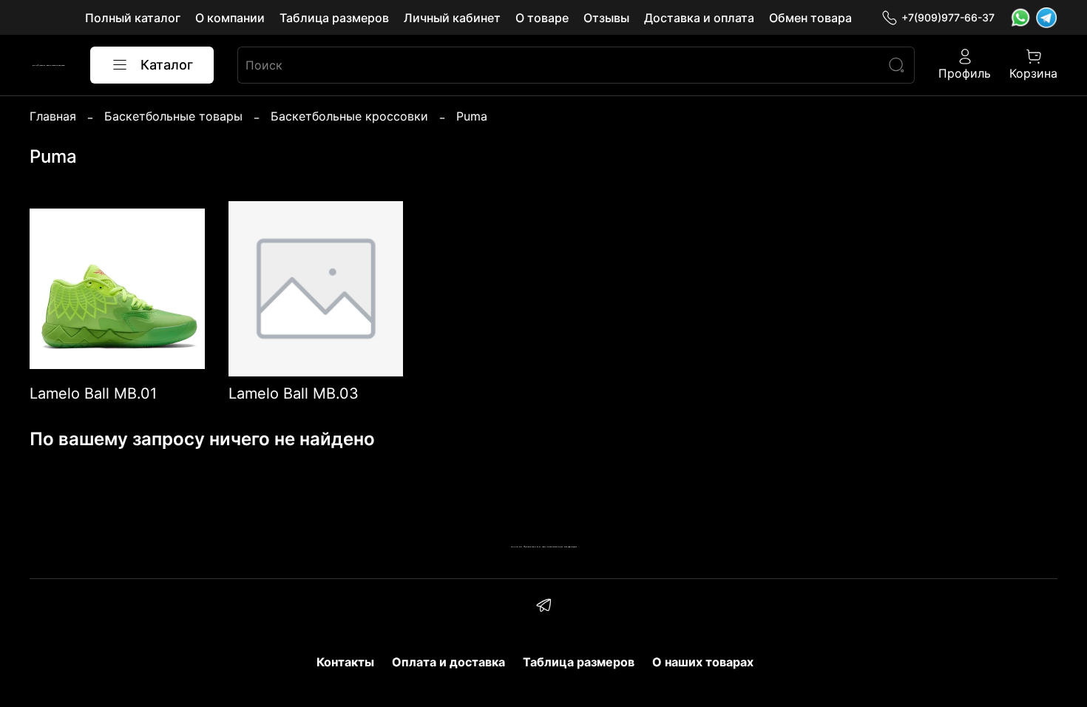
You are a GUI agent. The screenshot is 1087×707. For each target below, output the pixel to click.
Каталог (166, 64)
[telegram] (543, 607)
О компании (230, 17)
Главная (53, 116)
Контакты (345, 661)
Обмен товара (810, 17)
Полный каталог (132, 17)
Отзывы (606, 17)
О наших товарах (703, 661)
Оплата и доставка (448, 661)
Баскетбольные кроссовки (349, 116)
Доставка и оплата (699, 17)
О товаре (542, 17)
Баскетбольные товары (173, 116)
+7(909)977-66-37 (948, 17)
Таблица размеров (334, 17)
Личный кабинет (452, 17)
